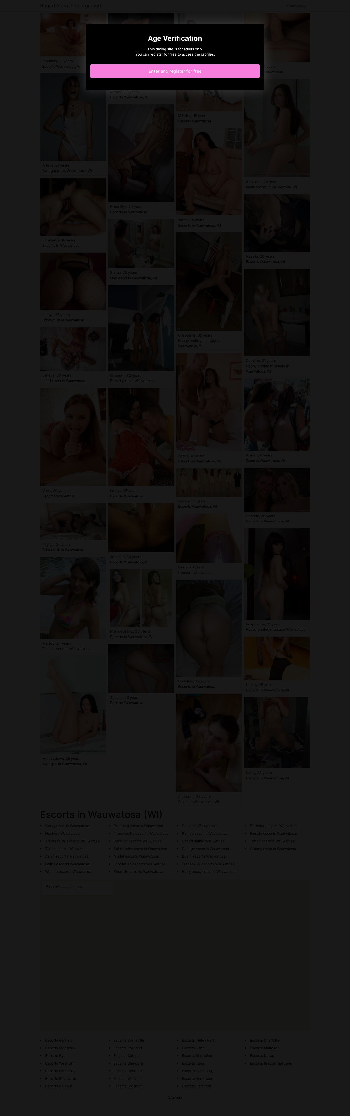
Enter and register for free (175, 71)
